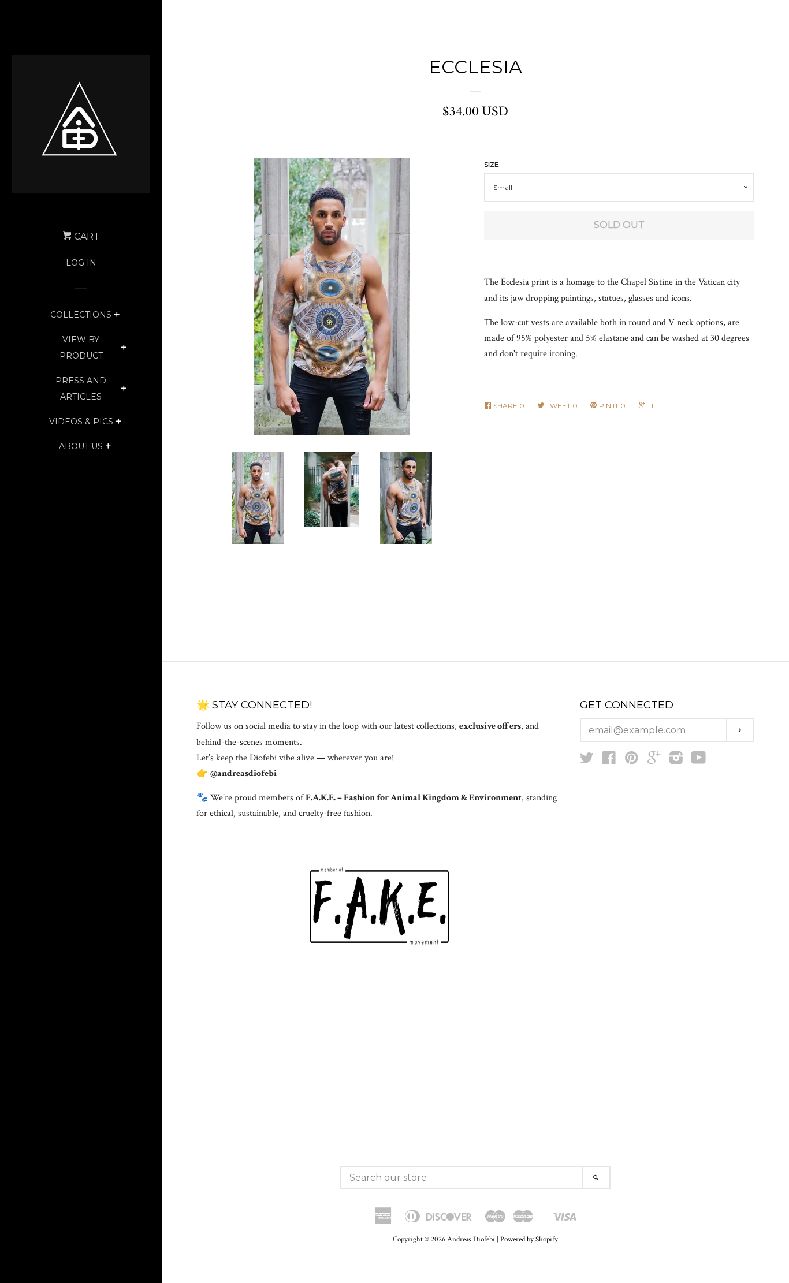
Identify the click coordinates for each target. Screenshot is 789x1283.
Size (491, 164)
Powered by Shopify (529, 1239)
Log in (81, 263)
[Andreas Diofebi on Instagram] (676, 761)
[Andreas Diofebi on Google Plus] (654, 761)
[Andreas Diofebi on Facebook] (609, 761)
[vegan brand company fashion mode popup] (379, 906)
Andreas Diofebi (471, 1239)
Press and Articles (80, 388)
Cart (86, 236)
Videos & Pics (81, 421)
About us (81, 446)
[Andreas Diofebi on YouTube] (698, 761)
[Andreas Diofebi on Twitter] (587, 761)
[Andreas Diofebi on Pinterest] (631, 761)
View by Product (81, 347)
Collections (80, 314)
